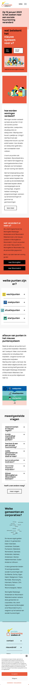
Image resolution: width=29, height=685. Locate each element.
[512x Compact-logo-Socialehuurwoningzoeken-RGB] (14, 629)
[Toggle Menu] (25, 4)
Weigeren (14, 678)
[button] (26, 656)
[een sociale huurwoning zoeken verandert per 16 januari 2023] (14, 62)
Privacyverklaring (17, 682)
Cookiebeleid (10, 682)
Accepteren (15, 674)
